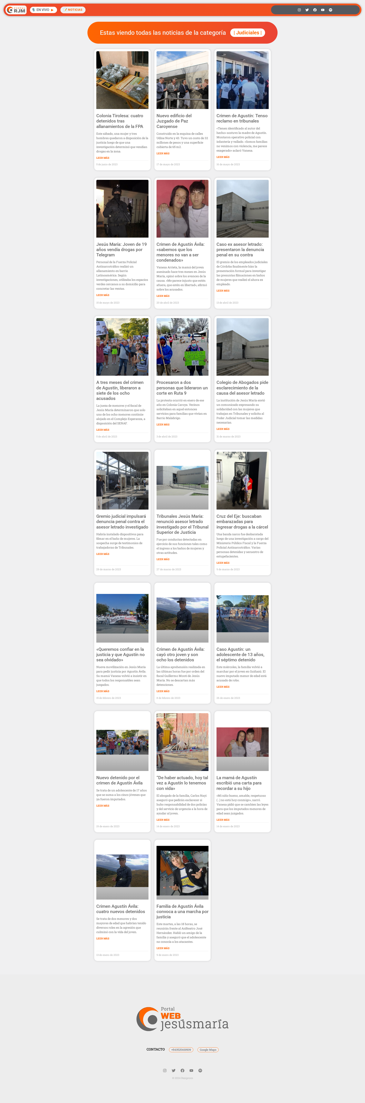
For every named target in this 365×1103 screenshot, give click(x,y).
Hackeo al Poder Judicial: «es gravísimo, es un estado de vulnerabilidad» (182, 1040)
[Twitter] (307, 10)
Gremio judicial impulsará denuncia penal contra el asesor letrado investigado (122, 521)
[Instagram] (299, 10)
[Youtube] (322, 10)
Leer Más (102, 157)
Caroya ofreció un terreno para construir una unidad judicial (242, 1040)
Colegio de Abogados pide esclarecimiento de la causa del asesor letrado (242, 387)
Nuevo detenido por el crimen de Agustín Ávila (119, 780)
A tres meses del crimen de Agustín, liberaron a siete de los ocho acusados (120, 390)
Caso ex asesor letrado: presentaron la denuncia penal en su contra (240, 249)
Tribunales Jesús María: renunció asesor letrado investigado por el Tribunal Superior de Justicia (182, 524)
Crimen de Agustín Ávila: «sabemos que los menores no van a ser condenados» (181, 252)
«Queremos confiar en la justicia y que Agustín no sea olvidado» (120, 654)
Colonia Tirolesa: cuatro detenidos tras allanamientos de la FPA (119, 121)
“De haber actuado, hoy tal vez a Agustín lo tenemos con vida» (182, 783)
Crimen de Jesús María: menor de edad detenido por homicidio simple (240, 911)
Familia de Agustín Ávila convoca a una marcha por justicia (182, 911)
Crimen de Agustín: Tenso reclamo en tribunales (242, 118)
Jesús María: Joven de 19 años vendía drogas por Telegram (121, 249)
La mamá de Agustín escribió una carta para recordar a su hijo (239, 783)
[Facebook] (315, 10)
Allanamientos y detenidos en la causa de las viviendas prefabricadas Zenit (120, 1042)
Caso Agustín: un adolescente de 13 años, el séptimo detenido (240, 654)
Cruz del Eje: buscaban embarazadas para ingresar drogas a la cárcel (242, 521)
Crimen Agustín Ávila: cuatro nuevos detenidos (120, 909)
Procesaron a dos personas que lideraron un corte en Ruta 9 (182, 387)
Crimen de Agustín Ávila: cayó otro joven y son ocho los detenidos (181, 654)
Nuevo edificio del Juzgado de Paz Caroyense (174, 121)
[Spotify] (330, 10)
